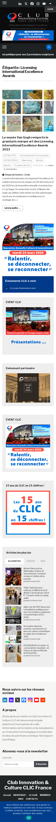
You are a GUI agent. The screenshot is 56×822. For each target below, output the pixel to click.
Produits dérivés (22, 165)
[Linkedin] (11, 700)
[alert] (28, 288)
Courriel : (7, 757)
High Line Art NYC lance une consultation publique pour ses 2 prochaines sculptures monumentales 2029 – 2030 (37, 612)
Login (50, 9)
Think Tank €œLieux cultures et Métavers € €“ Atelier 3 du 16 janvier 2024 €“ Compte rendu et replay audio (36, 592)
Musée (7, 165)
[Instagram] (38, 4)
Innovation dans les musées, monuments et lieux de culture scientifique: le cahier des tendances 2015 (37, 631)
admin (50, 165)
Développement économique (34, 155)
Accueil (7, 795)
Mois (43, 561)
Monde (39, 160)
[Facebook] (32, 4)
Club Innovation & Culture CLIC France (28, 785)
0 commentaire (10, 169)
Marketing (27, 160)
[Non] (52, 811)
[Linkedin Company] (20, 4)
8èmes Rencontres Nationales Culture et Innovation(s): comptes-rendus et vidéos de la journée (35, 573)
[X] (26, 4)
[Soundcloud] (50, 4)
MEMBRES (45, 795)
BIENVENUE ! (19, 795)
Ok (28, 818)
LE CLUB (33, 795)
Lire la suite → (13, 208)
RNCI (20, 799)
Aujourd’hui (14, 561)
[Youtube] (44, 4)
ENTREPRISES (11, 160)
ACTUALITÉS (10, 155)
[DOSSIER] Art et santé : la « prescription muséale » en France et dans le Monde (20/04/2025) (36, 649)
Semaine (31, 561)
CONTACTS (32, 799)
